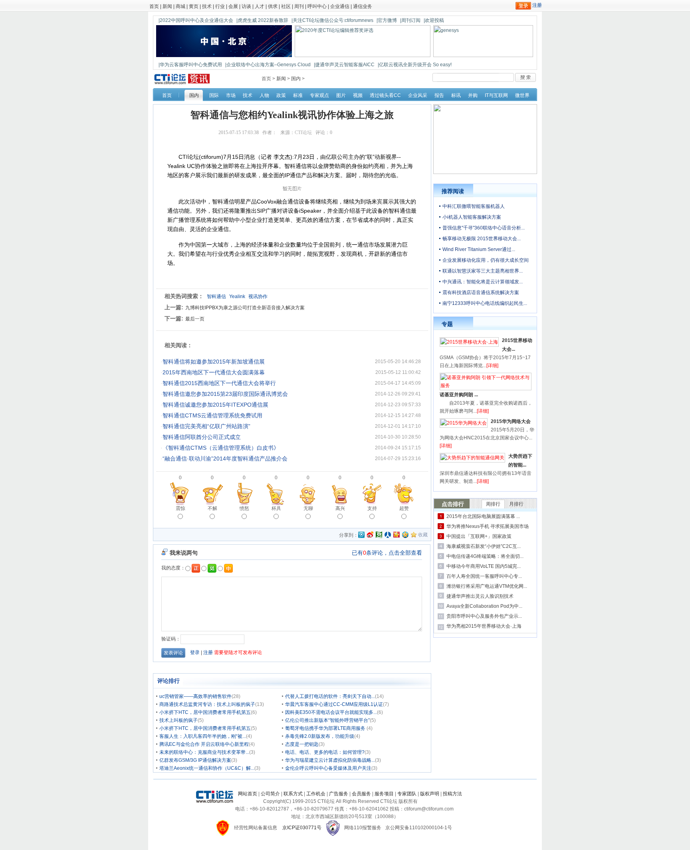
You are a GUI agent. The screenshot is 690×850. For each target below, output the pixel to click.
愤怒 (244, 508)
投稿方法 (452, 794)
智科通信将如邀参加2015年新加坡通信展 (214, 361)
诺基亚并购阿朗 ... (459, 394)
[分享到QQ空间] (405, 535)
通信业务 (362, 6)
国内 (296, 78)
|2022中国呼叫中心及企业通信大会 (196, 20)
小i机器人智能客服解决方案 (471, 217)
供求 (273, 6)
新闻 (167, 6)
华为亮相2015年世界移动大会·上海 (483, 626)
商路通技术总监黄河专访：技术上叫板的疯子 (207, 704)
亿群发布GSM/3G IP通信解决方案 (195, 760)
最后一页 (194, 319)
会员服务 (361, 794)
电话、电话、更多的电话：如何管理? (325, 752)
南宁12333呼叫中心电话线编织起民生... (484, 303)
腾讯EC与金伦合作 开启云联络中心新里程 (204, 744)
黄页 (193, 6)
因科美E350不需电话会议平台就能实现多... (331, 712)
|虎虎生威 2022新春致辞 (262, 20)
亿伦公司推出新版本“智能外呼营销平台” (327, 720)
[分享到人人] (388, 535)
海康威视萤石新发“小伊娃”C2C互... (483, 546)
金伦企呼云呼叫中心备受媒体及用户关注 (328, 768)
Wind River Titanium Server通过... (478, 249)
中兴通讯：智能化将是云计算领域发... (482, 282)
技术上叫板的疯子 (178, 720)
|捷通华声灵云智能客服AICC (344, 64)
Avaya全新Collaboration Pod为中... (484, 606)
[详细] (492, 365)
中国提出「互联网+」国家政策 (479, 536)
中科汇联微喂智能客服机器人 (473, 206)
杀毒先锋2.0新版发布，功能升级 (319, 736)
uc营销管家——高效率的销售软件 (195, 696)
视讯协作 (258, 296)
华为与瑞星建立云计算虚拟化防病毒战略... (330, 760)
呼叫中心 (317, 6)
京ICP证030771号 (301, 827)
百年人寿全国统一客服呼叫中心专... (484, 576)
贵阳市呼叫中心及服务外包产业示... (484, 616)
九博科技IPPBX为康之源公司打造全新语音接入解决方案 (245, 307)
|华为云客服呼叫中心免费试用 (190, 64)
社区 (286, 6)
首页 (154, 6)
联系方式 (293, 794)
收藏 (423, 535)
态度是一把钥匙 (302, 744)
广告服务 (338, 794)
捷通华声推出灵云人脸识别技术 (480, 596)
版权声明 (429, 794)
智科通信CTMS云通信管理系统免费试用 (212, 415)
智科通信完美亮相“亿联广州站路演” (206, 426)
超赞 (404, 508)
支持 (372, 508)
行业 (220, 6)
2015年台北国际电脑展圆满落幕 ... (483, 516)
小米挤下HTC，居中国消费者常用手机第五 (205, 712)
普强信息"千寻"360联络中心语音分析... (483, 228)
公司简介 (270, 794)
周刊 (299, 6)
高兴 (340, 508)
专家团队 (406, 794)
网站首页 (247, 794)
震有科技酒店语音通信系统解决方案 (480, 292)
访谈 (246, 6)
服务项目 (384, 794)
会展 (233, 6)
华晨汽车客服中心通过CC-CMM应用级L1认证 (334, 704)
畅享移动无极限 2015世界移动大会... (481, 238)
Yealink (237, 296)
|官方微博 (387, 20)
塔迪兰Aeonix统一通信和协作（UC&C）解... (206, 768)
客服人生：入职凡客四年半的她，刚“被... (202, 736)
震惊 (180, 508)
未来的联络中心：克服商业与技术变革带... (204, 752)
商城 (180, 6)
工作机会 (315, 794)
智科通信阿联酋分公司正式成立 (202, 437)
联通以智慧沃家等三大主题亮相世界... (482, 271)
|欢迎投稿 (434, 20)
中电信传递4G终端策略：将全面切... (484, 556)
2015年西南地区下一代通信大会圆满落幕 (214, 372)
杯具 (276, 508)
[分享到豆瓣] (379, 535)
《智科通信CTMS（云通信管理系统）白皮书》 (221, 448)
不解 (212, 508)
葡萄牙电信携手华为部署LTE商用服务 (326, 728)
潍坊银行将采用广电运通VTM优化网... (486, 586)
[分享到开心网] (396, 535)
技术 (207, 6)
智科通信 (216, 296)
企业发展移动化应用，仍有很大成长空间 (485, 260)
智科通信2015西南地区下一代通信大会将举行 (219, 383)
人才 (259, 6)
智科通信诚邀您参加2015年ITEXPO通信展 (215, 404)
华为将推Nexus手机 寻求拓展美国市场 (487, 526)
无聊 (308, 508)
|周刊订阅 (410, 20)
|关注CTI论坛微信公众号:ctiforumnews (332, 20)
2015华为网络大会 (511, 421)
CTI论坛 (303, 132)
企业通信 (339, 6)
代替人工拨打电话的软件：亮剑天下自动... (330, 696)
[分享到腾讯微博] (361, 535)
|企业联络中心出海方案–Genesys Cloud (268, 64)
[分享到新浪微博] (370, 535)
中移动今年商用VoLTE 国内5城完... (483, 566)
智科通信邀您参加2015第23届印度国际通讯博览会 (225, 394)
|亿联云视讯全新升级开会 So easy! (415, 64)
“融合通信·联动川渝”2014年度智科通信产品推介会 (225, 458)
